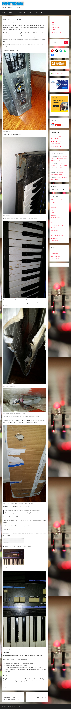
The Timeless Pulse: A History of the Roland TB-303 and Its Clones (59, 158)
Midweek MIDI (55, 27)
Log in (53, 251)
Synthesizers (54, 238)
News (10, 12)
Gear (6, 688)
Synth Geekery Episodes (57, 235)
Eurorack (53, 207)
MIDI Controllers (55, 217)
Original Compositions (57, 225)
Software (53, 233)
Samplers (53, 228)
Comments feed (55, 256)
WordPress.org (55, 258)
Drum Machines (55, 205)
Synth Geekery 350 (56, 143)
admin (19, 22)
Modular (53, 29)
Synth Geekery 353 (56, 136)
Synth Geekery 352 (56, 138)
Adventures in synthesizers (58, 200)
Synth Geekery (19, 12)
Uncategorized (55, 240)
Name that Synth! (56, 32)
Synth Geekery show (56, 35)
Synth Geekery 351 (56, 141)
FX (52, 210)
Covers (53, 202)
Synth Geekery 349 (56, 146)
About (3, 12)
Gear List (38, 12)
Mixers (53, 220)
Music (29, 12)
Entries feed (54, 253)
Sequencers (54, 230)
